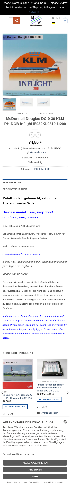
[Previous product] (38, 134)
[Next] (62, 64)
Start (21, 113)
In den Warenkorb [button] (15, 406)
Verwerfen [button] (35, 11)
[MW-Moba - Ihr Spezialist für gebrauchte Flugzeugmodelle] (36, 21)
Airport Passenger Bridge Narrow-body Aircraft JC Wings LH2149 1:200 (50, 387)
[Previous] (8, 64)
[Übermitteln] (16, 20)
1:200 (31, 113)
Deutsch (56, 18)
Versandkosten (38, 152)
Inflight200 (45, 113)
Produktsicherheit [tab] (15, 189)
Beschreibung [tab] (12, 182)
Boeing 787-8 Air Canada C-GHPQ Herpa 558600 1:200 (18, 396)
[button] (5, 21)
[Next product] (31, 134)
